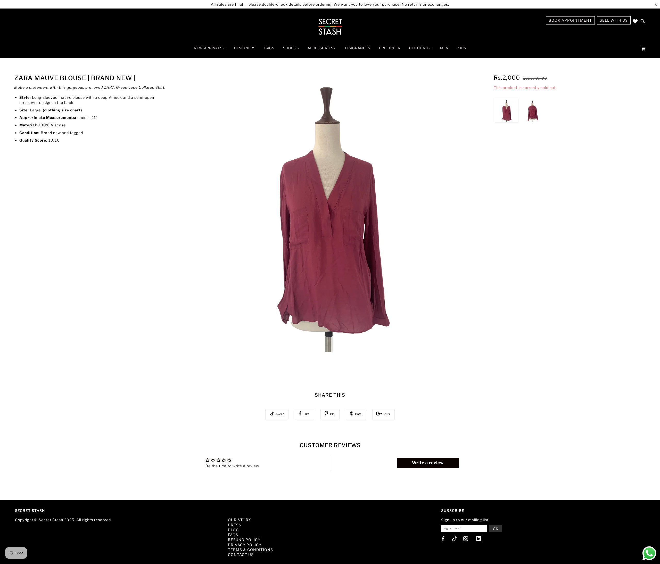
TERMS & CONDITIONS (250, 549)
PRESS (234, 525)
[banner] (330, 26)
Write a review (428, 462)
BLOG (233, 530)
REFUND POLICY (244, 539)
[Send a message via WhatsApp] (649, 553)
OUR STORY (239, 520)
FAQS (233, 535)
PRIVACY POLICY (244, 545)
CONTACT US (241, 554)
